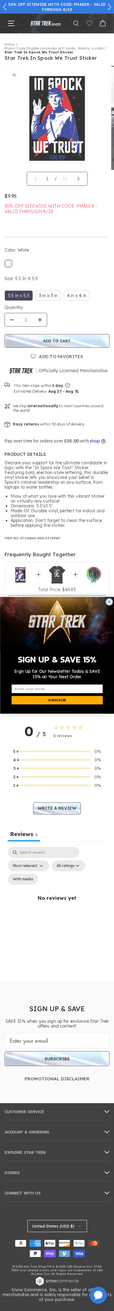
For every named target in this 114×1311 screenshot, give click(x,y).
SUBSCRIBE (57, 701)
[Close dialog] (109, 602)
